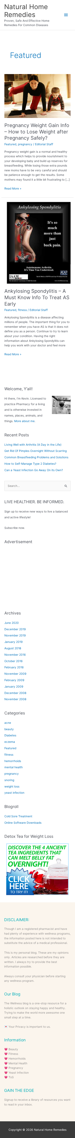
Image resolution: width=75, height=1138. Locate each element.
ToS (11, 1077)
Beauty (13, 1049)
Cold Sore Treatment (18, 816)
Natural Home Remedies (26, 11)
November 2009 (15, 673)
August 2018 (12, 648)
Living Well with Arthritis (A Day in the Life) (32, 444)
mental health (13, 767)
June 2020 (11, 622)
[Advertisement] (37, 574)
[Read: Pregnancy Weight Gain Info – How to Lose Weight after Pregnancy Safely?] (37, 95)
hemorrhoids (12, 761)
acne (7, 722)
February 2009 (14, 680)
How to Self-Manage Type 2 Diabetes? (30, 463)
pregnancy (25, 144)
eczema (9, 741)
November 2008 (15, 699)
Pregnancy (16, 1068)
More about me (24, 421)
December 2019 (15, 629)
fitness (22, 310)
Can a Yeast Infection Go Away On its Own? (33, 470)
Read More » (12, 189)
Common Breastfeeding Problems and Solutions (36, 457)
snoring (9, 780)
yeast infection (14, 792)
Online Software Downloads (22, 822)
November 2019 (15, 635)
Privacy (20, 1026)
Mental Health (18, 1063)
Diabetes (10, 735)
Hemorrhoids (17, 1058)
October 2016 (13, 661)
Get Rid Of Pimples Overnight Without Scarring (35, 451)
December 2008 (15, 693)
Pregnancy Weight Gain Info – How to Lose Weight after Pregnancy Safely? (36, 131)
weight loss (11, 786)
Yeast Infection (19, 1072)
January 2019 (13, 641)
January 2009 (13, 686)
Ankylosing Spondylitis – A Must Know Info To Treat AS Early (36, 297)
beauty (9, 729)
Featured (10, 144)
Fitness (13, 1053)
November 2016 (15, 654)
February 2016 (14, 667)
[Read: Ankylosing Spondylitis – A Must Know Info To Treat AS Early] (37, 242)
